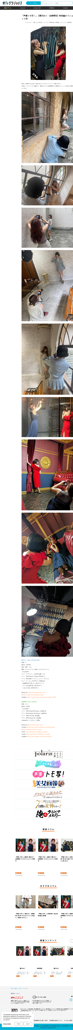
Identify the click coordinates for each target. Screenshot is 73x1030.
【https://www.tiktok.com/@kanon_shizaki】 (36, 732)
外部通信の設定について (55, 1020)
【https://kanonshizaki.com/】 (35, 725)
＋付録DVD (51, 8)
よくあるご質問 (68, 1020)
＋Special (22, 8)
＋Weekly (65, 8)
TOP (12, 988)
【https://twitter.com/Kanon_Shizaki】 (32, 729)
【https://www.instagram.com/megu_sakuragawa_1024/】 (41, 697)
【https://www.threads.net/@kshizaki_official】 (38, 734)
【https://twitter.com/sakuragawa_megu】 (33, 695)
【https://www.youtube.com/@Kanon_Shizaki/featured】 (40, 727)
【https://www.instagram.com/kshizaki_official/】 (39, 736)
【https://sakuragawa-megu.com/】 (37, 692)
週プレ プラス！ (19, 988)
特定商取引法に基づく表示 (41, 1020)
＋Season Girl (37, 8)
